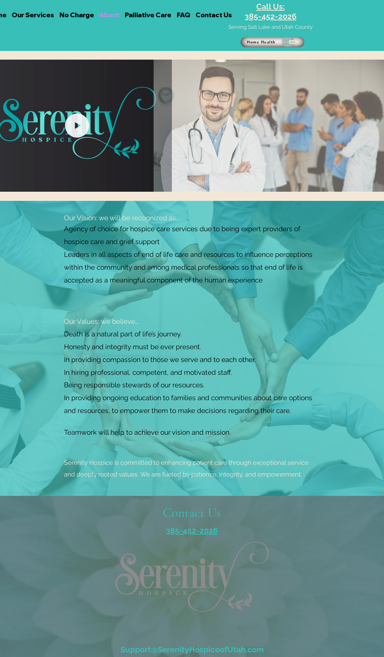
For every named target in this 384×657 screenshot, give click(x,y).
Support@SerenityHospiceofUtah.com (192, 649)
